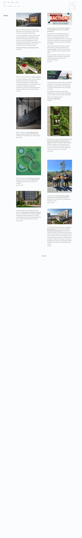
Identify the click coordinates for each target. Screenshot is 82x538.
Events (18, 6)
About (8, 2)
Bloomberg (25, 212)
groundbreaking (51, 229)
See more (44, 255)
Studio (15, 6)
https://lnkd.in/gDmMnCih (54, 98)
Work (5, 2)
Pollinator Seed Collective (63, 195)
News (12, 2)
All (4, 4)
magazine (36, 77)
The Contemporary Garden (33, 178)
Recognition (10, 6)
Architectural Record (35, 212)
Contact (17, 2)
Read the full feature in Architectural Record (27, 47)
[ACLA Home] (72, 6)
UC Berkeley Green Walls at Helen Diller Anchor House (59, 140)
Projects (5, 6)
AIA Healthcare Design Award (54, 230)
